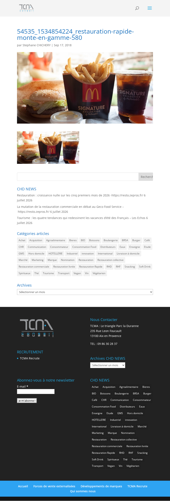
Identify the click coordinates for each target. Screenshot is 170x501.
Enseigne (134, 247)
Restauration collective (110, 260)
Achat (22, 240)
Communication (37, 247)
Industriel (72, 253)
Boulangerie (111, 240)
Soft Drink (145, 266)
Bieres (73, 240)
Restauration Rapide (90, 266)
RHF (118, 266)
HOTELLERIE (56, 253)
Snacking (130, 266)
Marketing (38, 260)
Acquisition (35, 240)
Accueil (23, 486)
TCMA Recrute (30, 358)
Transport (63, 273)
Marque (52, 260)
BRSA (125, 240)
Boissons (94, 240)
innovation (88, 253)
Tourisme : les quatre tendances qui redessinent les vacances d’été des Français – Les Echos (81, 218)
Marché (23, 260)
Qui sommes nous (83, 491)
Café (147, 240)
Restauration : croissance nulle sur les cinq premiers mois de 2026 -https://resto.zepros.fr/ (80, 195)
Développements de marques (101, 486)
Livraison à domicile (128, 253)
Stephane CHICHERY (37, 45)
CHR (21, 247)
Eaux (122, 247)
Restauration (86, 260)
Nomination (67, 260)
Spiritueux (24, 273)
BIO (83, 240)
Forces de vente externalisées (54, 486)
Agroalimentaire (55, 240)
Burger (136, 240)
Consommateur (59, 247)
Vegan (77, 273)
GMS (21, 253)
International (105, 253)
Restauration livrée (64, 266)
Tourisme (48, 273)
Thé (36, 273)
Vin (87, 273)
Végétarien (99, 273)
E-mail (22, 386)
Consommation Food (84, 247)
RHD (109, 266)
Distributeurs (107, 247)
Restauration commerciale (34, 266)
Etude (147, 247)
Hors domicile (36, 253)
